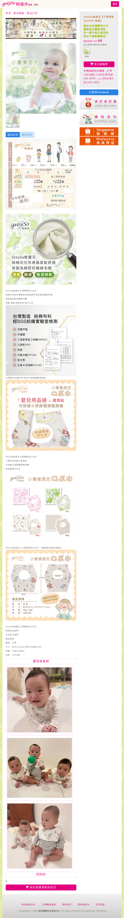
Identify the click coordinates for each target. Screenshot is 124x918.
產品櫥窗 (19, 13)
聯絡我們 (66, 904)
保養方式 (27, 134)
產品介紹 (32, 13)
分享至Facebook (99, 92)
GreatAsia (101, 911)
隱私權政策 (83, 904)
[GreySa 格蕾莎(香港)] (20, 4)
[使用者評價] (99, 103)
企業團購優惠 (49, 904)
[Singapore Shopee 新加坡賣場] (99, 131)
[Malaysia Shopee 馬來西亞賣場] (99, 140)
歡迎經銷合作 (28, 904)
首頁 (8, 13)
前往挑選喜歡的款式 (42, 887)
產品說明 (12, 134)
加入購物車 (100, 64)
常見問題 (100, 904)
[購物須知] (99, 118)
